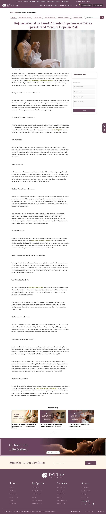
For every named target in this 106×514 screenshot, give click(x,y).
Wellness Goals (38, 17)
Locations (47, 5)
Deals (75, 5)
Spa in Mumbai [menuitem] (61, 487)
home (41, 5)
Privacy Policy (76, 511)
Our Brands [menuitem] (13, 491)
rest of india (65, 1)
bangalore (51, 1)
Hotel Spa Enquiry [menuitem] (36, 491)
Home (11, 12)
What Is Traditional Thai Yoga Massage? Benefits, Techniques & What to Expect (51, 425)
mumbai (58, 1)
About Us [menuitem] (12, 487)
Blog (16, 12)
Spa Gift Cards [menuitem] (35, 487)
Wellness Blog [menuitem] (13, 494)
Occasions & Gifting (50, 17)
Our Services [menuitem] (84, 497)
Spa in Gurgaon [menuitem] (61, 494)
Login (88, 1)
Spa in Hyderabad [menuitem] (62, 500)
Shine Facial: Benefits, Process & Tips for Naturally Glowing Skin (80, 425)
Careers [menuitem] (12, 497)
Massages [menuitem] (84, 494)
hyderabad (32, 1)
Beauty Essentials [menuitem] (86, 491)
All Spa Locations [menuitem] (61, 503)
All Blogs (14, 17)
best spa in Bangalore (36, 287)
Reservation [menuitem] (13, 500)
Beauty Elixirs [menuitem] (85, 487)
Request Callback (87, 5)
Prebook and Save (98, 5)
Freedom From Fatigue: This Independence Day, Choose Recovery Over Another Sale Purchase (24, 426)
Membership (54, 5)
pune (38, 1)
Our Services (68, 5)
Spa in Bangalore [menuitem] (61, 491)
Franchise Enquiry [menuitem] (36, 494)
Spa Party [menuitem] (34, 497)
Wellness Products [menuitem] (37, 500)
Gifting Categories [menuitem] (36, 503)
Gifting (61, 5)
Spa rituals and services (25, 17)
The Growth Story (77, 17)
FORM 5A (101, 511)
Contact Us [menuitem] (13, 503)
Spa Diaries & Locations (63, 17)
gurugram (44, 1)
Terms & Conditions (89, 511)
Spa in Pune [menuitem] (60, 497)
